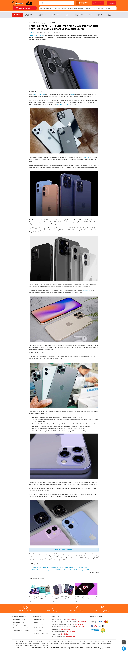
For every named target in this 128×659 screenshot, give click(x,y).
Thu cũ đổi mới (99, 3)
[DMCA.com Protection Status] (102, 630)
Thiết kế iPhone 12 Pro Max (36, 35)
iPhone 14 (74, 8)
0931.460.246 (80, 626)
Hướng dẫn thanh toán (19, 619)
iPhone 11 (60, 104)
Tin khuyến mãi (42, 15)
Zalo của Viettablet (100, 626)
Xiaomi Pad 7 (109, 643)
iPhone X (67, 104)
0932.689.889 (70, 631)
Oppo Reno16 (66, 641)
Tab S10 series (100, 643)
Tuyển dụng (37, 622)
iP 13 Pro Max (52, 643)
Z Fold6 (35, 641)
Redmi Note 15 (96, 8)
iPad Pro (110, 641)
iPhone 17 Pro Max (30, 645)
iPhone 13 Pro (82, 8)
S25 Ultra (57, 8)
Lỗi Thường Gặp (79, 15)
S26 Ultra (51, 8)
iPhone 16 (63, 8)
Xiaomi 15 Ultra (19, 645)
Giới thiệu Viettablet (39, 619)
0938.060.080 (83, 2)
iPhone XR (94, 641)
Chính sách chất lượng (40, 627)
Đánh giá (90, 15)
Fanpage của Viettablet (92, 626)
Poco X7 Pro (69, 643)
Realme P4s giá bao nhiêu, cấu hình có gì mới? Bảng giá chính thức (40, 597)
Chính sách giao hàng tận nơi (21, 630)
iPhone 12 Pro (86, 290)
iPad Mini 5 (37, 643)
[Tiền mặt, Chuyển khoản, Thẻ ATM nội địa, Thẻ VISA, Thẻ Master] (99, 622)
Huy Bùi (32, 32)
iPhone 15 (69, 8)
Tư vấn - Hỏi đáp (55, 15)
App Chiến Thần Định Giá (41, 633)
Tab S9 (93, 643)
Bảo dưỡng (110, 15)
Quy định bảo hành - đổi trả (20, 627)
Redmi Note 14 (19, 643)
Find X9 (102, 8)
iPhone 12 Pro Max (39, 94)
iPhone (72, 94)
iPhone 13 (44, 643)
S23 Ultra (76, 643)
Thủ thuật (67, 15)
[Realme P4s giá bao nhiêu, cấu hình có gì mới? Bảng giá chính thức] (40, 589)
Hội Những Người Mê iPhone (77, 554)
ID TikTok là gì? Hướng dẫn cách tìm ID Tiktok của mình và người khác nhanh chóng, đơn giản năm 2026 (86, 598)
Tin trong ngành (28, 15)
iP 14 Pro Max (61, 643)
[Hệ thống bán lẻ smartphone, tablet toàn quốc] (18, 3)
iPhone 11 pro (74, 641)
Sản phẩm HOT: (44, 8)
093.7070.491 (70, 636)
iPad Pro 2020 (86, 157)
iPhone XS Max (102, 641)
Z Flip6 (40, 641)
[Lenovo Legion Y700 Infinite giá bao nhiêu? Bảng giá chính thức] (63, 589)
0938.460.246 (79, 624)
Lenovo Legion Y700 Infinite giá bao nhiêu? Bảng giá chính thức (62, 597)
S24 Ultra (30, 641)
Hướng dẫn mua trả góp (19, 625)
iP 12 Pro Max (57, 641)
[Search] (42, 3)
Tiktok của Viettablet (103, 626)
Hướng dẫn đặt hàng (18, 622)
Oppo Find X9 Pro (47, 641)
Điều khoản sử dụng (39, 625)
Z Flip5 (88, 643)
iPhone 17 (107, 8)
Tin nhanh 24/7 (16, 15)
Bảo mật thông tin (38, 630)
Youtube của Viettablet (96, 626)
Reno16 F (88, 8)
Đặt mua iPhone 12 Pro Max (64, 550)
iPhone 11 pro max (84, 641)
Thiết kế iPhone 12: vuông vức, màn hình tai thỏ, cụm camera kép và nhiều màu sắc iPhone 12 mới (59, 567)
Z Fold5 (83, 643)
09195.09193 (65, 634)
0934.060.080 (82, 622)
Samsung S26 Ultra (42, 645)
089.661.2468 (65, 629)
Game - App (100, 15)
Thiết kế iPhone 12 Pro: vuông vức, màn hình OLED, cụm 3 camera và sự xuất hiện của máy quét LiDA (60, 570)
